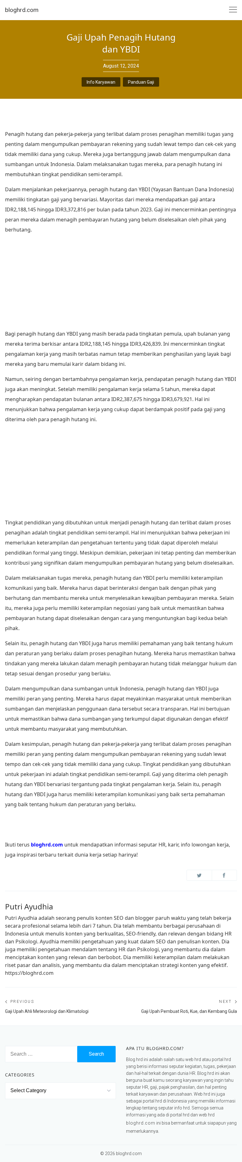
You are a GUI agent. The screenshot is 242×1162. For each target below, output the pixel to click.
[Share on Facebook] (224, 875)
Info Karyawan (101, 82)
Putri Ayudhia (29, 906)
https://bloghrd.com (29, 972)
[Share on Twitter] (199, 875)
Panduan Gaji (141, 82)
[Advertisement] (121, 284)
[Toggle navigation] (233, 10)
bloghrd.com (21, 10)
